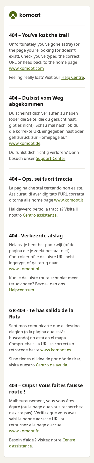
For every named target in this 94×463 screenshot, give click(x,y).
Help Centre (72, 77)
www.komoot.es (55, 350)
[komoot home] (25, 15)
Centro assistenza (40, 215)
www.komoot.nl (24, 269)
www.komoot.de (24, 143)
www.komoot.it (68, 200)
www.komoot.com (26, 68)
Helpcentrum (21, 290)
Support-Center (50, 158)
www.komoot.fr (24, 431)
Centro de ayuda (51, 365)
